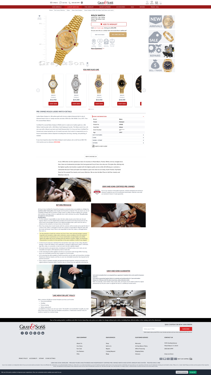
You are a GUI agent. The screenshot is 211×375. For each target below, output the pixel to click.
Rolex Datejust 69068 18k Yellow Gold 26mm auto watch (99, 10)
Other (95, 143)
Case (94, 137)
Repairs (142, 7)
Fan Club (79, 349)
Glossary (137, 354)
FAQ (78, 354)
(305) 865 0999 (168, 349)
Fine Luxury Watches (59, 10)
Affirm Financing (140, 349)
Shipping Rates (139, 351)
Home (51, 10)
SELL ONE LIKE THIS (118, 34)
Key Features (97, 135)
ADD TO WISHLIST (110, 24)
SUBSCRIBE (185, 329)
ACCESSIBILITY (33, 358)
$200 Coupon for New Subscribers (178, 324)
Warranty (138, 343)
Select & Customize (182, 372)
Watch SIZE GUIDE (101, 146)
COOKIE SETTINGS (50, 358)
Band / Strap (97, 140)
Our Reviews (80, 351)
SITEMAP (41, 358)
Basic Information (100, 116)
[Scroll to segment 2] (90, 109)
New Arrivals (56, 7)
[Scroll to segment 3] (91, 109)
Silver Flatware (105, 7)
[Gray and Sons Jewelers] (105, 2)
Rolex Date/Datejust (77, 10)
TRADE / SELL (155, 7)
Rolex (68, 10)
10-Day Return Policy (141, 346)
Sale (132, 7)
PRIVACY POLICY (23, 358)
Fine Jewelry (89, 7)
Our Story (79, 346)
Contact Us (168, 337)
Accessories (120, 7)
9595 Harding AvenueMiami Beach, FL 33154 (171, 344)
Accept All (192, 372)
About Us (79, 343)
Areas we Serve (168, 354)
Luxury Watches (73, 7)
